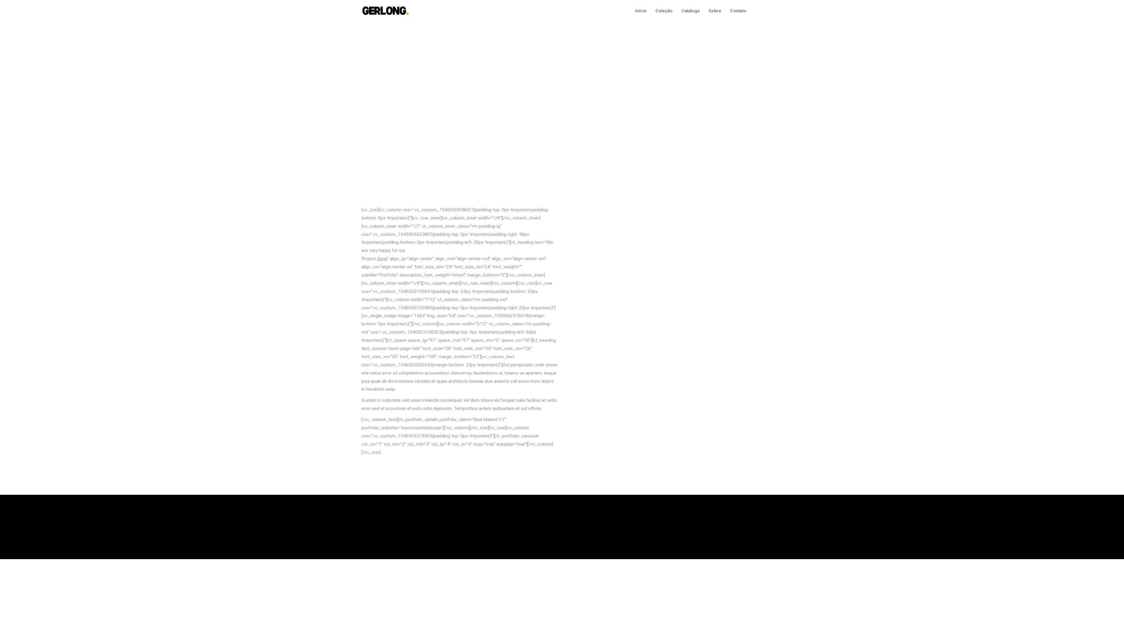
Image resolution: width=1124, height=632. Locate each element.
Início (641, 10)
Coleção (664, 10)
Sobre (715, 10)
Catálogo (690, 10)
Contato (738, 10)
